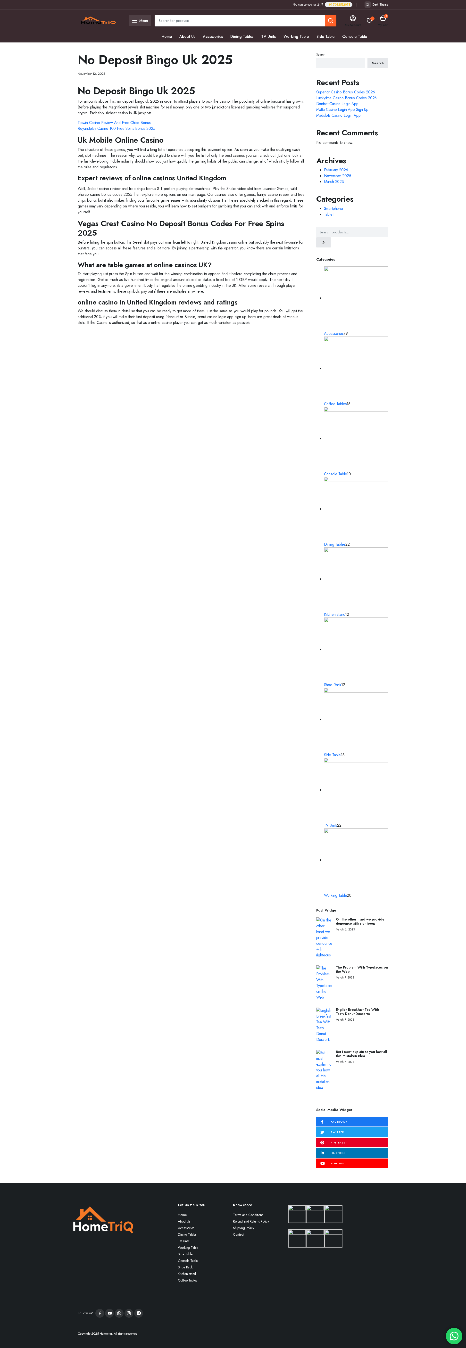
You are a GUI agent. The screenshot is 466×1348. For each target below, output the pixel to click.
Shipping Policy (243, 1227)
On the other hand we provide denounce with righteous (360, 921)
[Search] (323, 242)
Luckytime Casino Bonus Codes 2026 (346, 98)
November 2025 (337, 176)
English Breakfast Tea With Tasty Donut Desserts (357, 1011)
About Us (187, 36)
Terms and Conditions (248, 1214)
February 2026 (336, 170)
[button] (383, 20)
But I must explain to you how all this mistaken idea (361, 1053)
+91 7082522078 (338, 4)
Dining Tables (241, 36)
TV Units (268, 36)
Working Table (296, 36)
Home (167, 36)
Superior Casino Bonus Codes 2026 (345, 92)
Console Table (354, 36)
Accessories (213, 36)
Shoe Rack (171, 48)
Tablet (328, 214)
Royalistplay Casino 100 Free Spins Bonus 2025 (116, 128)
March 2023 (334, 181)
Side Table (325, 36)
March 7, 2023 (345, 977)
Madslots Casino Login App (338, 115)
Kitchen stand (199, 48)
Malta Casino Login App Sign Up (342, 109)
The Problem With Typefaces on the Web (362, 969)
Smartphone (333, 208)
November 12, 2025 (91, 73)
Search (320, 54)
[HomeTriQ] (98, 21)
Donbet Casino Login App (337, 104)
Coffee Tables (231, 48)
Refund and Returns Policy (251, 1221)
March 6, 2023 (345, 929)
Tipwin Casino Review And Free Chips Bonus (114, 122)
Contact (238, 1234)
